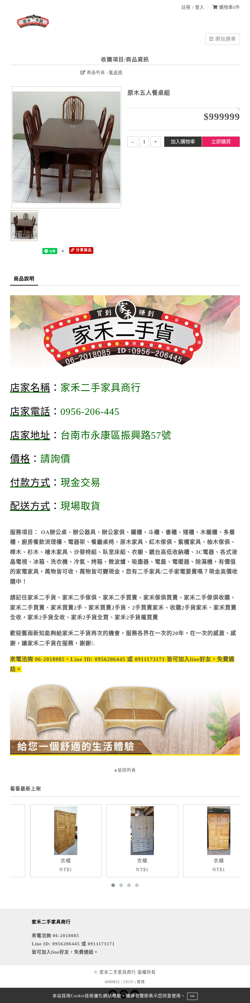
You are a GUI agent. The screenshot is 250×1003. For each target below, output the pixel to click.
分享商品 (83, 250)
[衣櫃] (54, 830)
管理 (141, 982)
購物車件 (229, 7)
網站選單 (225, 38)
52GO (128, 982)
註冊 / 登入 (192, 7)
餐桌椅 (116, 72)
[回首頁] (33, 26)
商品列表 (95, 72)
